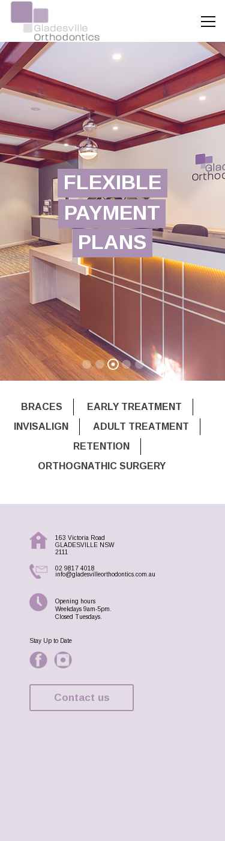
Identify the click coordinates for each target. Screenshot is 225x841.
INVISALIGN (41, 426)
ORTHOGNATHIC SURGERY (102, 466)
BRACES (41, 407)
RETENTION (101, 446)
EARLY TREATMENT (134, 407)
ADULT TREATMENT (141, 426)
